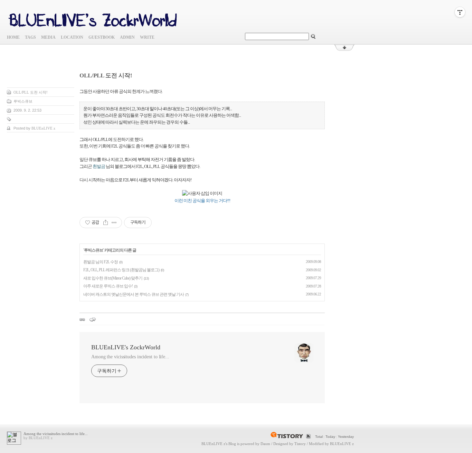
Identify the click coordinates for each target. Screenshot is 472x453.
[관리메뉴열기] (460, 12)
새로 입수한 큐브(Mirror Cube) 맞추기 (112, 278)
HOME (13, 37)
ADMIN (127, 37)
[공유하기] (105, 222)
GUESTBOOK (101, 37)
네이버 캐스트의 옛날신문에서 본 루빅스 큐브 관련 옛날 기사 (133, 294)
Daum (265, 444)
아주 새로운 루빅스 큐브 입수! (108, 286)
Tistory (300, 444)
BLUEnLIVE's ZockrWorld (125, 347)
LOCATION (72, 37)
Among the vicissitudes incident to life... (130, 356)
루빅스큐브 (22, 101)
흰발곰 (99, 166)
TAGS (30, 37)
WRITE (147, 37)
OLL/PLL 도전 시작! (30, 92)
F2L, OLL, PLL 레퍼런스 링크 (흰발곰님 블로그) (121, 269)
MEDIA (48, 37)
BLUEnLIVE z (213, 444)
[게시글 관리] (114, 222)
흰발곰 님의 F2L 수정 (100, 261)
